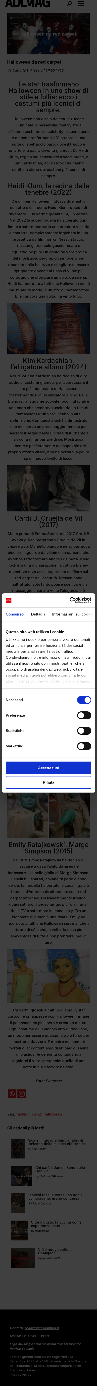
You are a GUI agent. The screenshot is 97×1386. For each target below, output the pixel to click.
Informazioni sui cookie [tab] (72, 614)
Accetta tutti (48, 768)
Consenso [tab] (15, 614)
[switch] (84, 715)
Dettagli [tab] (38, 614)
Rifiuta (48, 782)
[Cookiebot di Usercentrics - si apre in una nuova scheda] (69, 600)
